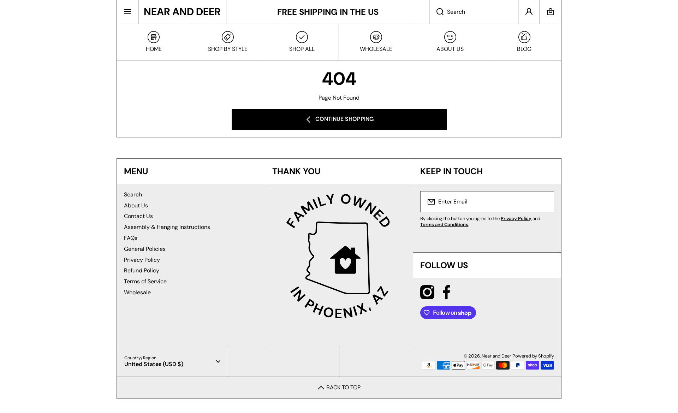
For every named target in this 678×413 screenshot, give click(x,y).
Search (133, 194)
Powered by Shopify (533, 356)
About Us (136, 205)
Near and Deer (496, 356)
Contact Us (138, 216)
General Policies (145, 249)
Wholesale (137, 292)
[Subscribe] (544, 201)
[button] (550, 12)
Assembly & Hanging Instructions (167, 227)
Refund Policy (141, 270)
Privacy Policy (142, 260)
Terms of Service (145, 281)
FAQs (130, 238)
